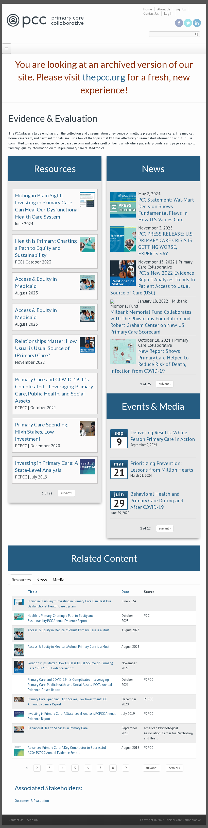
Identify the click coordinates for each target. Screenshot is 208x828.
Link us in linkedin (197, 23)
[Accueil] (45, 20)
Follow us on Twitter (188, 23)
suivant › (66, 493)
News (41, 580)
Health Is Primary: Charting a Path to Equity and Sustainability (46, 248)
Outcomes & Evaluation (32, 801)
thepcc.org (103, 76)
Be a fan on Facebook (179, 23)
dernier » (174, 768)
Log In (168, 13)
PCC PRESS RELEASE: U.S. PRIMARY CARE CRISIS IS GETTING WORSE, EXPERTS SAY (165, 243)
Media (58, 580)
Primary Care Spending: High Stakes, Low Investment (41, 431)
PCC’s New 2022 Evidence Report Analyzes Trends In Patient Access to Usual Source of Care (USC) (152, 283)
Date (125, 592)
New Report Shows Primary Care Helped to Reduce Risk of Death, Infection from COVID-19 (149, 361)
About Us (163, 9)
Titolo (33, 592)
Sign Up (181, 9)
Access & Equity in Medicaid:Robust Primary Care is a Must (68, 630)
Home (147, 9)
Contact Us (151, 13)
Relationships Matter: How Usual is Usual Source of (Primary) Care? (46, 348)
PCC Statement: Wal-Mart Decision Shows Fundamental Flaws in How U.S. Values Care (166, 209)
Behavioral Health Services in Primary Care (58, 728)
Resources (21, 580)
